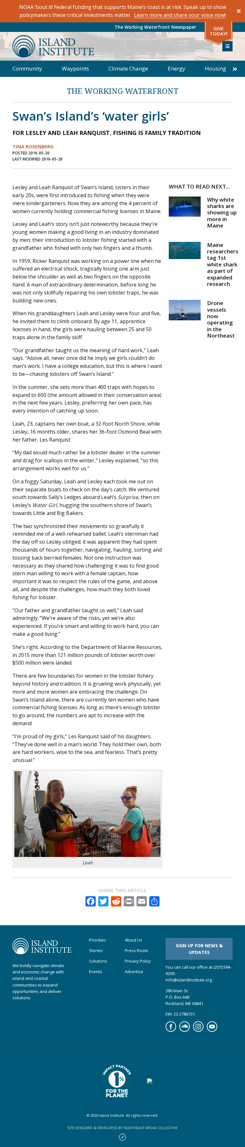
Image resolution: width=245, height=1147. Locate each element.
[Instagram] (198, 1030)
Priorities (97, 940)
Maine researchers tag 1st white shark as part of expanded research (222, 264)
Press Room (136, 951)
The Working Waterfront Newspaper (155, 27)
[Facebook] (171, 1030)
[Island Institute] (112, 46)
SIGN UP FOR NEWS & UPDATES (199, 949)
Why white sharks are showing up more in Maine (222, 212)
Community (27, 68)
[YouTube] (212, 1030)
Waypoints (75, 68)
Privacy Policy (138, 961)
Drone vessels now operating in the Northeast (221, 319)
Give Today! (218, 31)
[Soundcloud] (184, 1030)
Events (95, 972)
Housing (215, 68)
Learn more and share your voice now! (180, 15)
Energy (176, 68)
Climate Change (128, 68)
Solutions (98, 961)
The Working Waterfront (122, 91)
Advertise (134, 972)
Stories (96, 951)
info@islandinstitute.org (189, 980)
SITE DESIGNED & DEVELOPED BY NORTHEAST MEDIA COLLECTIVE (122, 1127)
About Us (133, 940)
